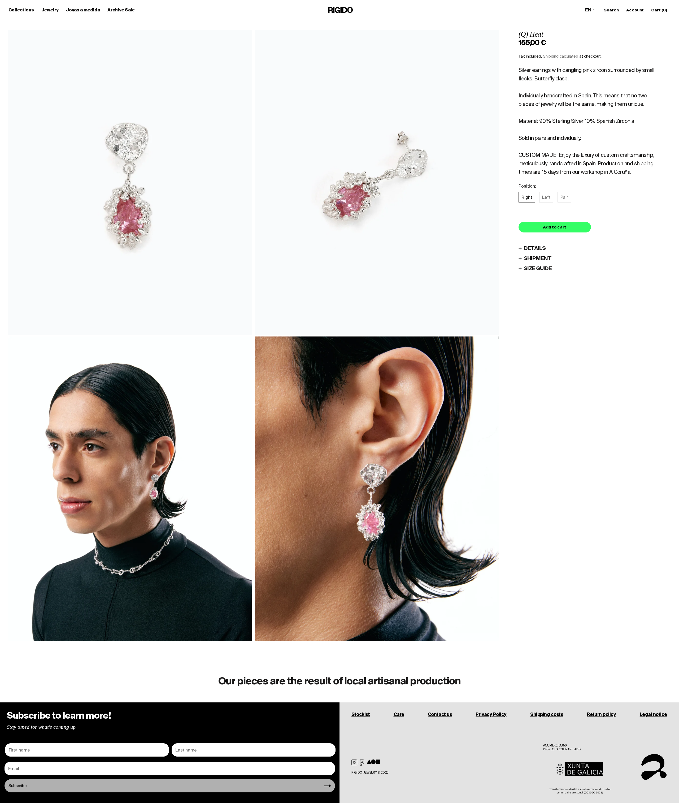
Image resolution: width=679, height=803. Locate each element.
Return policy (601, 714)
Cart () (659, 10)
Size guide (538, 268)
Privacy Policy (491, 714)
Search (611, 10)
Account (635, 10)
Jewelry (50, 9)
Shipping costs (546, 714)
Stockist (360, 714)
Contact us (440, 714)
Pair (564, 197)
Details (535, 248)
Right (526, 197)
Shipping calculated (560, 56)
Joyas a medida (83, 9)
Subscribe (17, 785)
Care (399, 714)
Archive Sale (121, 9)
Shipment (537, 258)
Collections (21, 9)
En (588, 9)
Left (546, 197)
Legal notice (653, 714)
